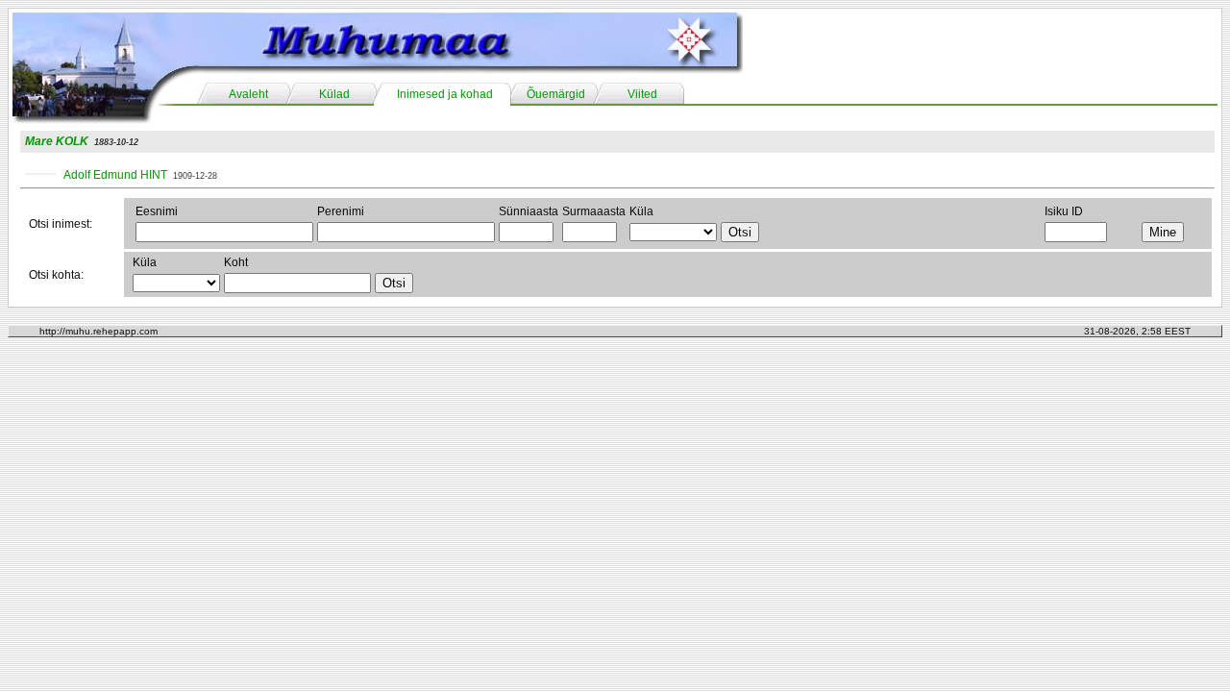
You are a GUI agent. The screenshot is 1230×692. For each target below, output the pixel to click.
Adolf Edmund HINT (115, 175)
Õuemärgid (556, 94)
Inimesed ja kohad (445, 94)
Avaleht (248, 94)
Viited (642, 94)
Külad (334, 94)
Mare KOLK (56, 141)
